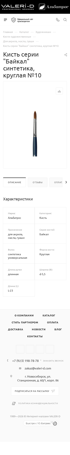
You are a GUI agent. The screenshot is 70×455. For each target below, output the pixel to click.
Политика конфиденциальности (38, 403)
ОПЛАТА (52, 322)
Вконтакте (20, 349)
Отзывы (38, 182)
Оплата (59, 182)
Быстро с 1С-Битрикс (38, 423)
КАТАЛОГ (49, 315)
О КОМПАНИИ (24, 315)
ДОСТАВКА (15, 329)
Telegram (30, 349)
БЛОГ (58, 329)
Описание (14, 182)
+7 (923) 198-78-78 (25, 360)
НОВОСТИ (39, 329)
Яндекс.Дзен (50, 349)
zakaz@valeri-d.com (38, 368)
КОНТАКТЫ (35, 336)
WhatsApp (40, 349)
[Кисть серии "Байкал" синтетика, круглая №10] (35, 128)
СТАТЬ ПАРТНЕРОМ (25, 322)
